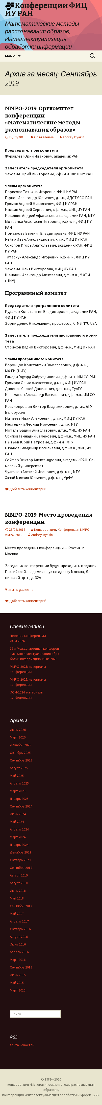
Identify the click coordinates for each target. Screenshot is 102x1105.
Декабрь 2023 (20, 852)
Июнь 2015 (18, 975)
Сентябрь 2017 (21, 906)
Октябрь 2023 (20, 860)
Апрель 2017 (19, 921)
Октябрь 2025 (20, 752)
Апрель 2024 (19, 829)
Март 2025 (18, 791)
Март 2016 (18, 959)
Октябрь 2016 (20, 929)
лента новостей (22, 1045)
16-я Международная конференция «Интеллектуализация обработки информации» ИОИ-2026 (35, 653)
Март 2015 (18, 990)
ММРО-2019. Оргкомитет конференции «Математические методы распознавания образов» (42, 119)
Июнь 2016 (18, 944)
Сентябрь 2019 (21, 867)
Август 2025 (19, 768)
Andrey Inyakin (73, 137)
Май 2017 (17, 913)
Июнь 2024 (18, 814)
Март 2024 (18, 837)
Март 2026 (18, 737)
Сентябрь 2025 (21, 760)
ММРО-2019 (13, 534)
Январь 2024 (19, 844)
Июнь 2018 (18, 890)
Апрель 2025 (19, 783)
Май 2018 (17, 898)
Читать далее (19, 589)
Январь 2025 (19, 798)
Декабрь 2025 (20, 745)
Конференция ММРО (74, 529)
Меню (10, 55)
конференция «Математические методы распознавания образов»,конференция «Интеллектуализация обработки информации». (51, 1089)
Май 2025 (17, 775)
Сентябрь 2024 (21, 806)
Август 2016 (19, 936)
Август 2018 (19, 883)
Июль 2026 (18, 729)
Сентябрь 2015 (21, 967)
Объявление (44, 137)
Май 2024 (17, 821)
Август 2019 (19, 875)
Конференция (45, 529)
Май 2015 (17, 982)
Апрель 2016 (19, 952)
